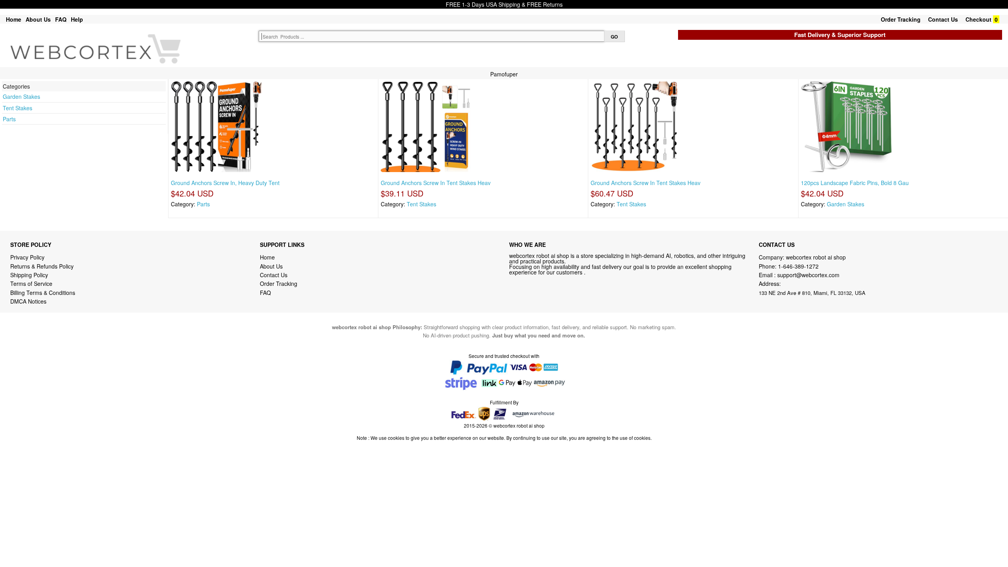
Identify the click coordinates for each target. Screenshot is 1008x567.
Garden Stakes (21, 96)
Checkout (978, 19)
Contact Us (943, 19)
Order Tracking (901, 19)
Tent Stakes (17, 108)
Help (77, 19)
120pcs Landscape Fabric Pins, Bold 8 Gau (855, 183)
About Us (38, 19)
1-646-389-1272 (798, 266)
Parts (9, 119)
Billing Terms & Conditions (42, 292)
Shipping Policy (30, 275)
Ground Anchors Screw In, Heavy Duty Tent (225, 183)
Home (13, 19)
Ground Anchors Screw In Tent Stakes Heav (436, 183)
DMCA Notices (28, 301)
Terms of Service (31, 283)
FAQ (61, 19)
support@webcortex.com (808, 275)
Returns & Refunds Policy (42, 266)
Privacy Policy (27, 257)
